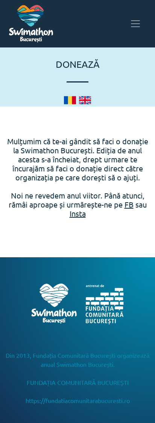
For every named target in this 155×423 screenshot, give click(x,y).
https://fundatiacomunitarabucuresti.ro (78, 400)
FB (129, 204)
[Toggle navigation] (135, 23)
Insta (78, 213)
